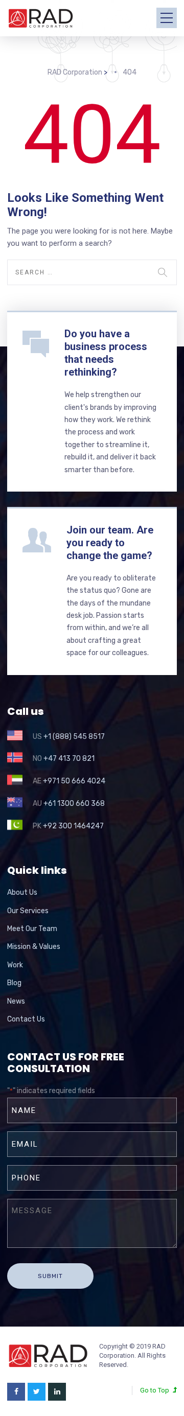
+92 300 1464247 (73, 826)
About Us (22, 892)
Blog (14, 983)
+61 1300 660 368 (74, 803)
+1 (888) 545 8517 (74, 736)
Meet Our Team (32, 928)
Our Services (28, 911)
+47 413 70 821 (69, 758)
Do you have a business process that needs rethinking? (105, 353)
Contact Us (26, 1019)
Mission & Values (33, 946)
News (16, 1001)
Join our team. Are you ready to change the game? (109, 543)
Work (15, 965)
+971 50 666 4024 (74, 781)
